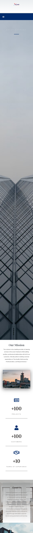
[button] (3, 16)
